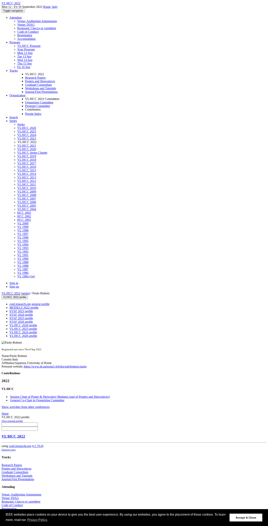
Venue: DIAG (26, 24)
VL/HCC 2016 (26, 166)
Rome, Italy (50, 6)
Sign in (13, 283)
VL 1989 (22, 262)
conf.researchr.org (20, 446)
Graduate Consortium (38, 84)
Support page (9, 449)
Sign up (14, 286)
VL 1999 (22, 227)
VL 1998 (22, 230)
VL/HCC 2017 (26, 163)
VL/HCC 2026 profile (23, 336)
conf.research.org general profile (29, 304)
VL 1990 (22, 258)
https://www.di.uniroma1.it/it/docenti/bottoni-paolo (55, 366)
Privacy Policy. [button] (37, 519)
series (25, 293)
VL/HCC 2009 (26, 191)
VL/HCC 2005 (26, 205)
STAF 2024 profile (21, 314)
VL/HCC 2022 (11, 293)
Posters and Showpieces (40, 81)
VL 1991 (22, 255)
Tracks (13, 70)
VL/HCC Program (28, 46)
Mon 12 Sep (25, 53)
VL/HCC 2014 (26, 174)
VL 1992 (22, 251)
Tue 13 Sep (24, 56)
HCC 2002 (24, 216)
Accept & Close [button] (246, 517)
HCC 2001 (24, 219)
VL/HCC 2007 (26, 198)
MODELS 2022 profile (23, 307)
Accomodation (26, 38)
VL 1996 (22, 237)
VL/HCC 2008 (26, 195)
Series (21, 124)
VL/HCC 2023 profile (23, 328)
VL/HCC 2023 (26, 138)
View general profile (12, 420)
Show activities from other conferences (26, 407)
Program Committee (37, 106)
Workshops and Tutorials (40, 88)
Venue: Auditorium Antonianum (37, 21)
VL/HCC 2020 (26, 149)
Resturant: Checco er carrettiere (36, 28)
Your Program (26, 49)
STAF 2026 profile (21, 321)
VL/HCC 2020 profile (23, 325)
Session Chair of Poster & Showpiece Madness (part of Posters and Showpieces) (60, 396)
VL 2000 (22, 223)
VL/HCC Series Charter (32, 152)
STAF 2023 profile (21, 311)
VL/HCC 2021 (26, 145)
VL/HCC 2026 (26, 128)
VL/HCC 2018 (26, 159)
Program (14, 42)
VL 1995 (22, 241)
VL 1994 (22, 244)
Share (5, 413)
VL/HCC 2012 (26, 181)
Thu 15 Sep (24, 63)
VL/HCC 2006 (26, 202)
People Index (33, 113)
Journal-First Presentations (41, 91)
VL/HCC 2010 (26, 188)
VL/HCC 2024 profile (23, 332)
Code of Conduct (28, 31)
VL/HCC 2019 (26, 156)
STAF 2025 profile (21, 318)
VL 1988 (22, 265)
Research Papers (35, 77)
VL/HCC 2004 (26, 209)
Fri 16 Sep (23, 67)
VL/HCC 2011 (26, 184)
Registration (24, 35)
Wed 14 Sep (24, 60)
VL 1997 (22, 234)
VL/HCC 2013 (26, 177)
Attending (15, 17)
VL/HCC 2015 (26, 170)
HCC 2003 (24, 212)
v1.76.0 (37, 446)
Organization (17, 95)
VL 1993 (22, 248)
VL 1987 (22, 269)
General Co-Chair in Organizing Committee (37, 400)
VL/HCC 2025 (26, 131)
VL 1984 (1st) (26, 276)
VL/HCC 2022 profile (14, 297)
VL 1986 (22, 272)
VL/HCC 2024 (26, 135)
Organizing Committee (39, 102)
